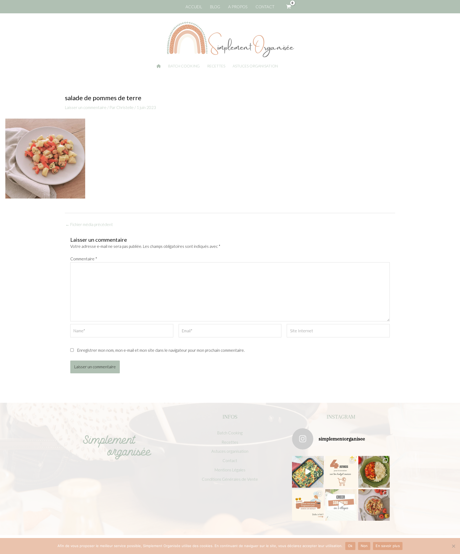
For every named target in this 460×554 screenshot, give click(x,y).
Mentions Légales (230, 469)
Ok (350, 546)
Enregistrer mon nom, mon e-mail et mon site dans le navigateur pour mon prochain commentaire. (161, 350)
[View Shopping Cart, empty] (288, 6)
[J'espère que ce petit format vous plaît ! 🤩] (307, 505)
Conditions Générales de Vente (230, 479)
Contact (230, 460)
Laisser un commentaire (85, 107)
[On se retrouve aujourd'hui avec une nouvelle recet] (374, 471)
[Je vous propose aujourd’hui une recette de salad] (374, 505)
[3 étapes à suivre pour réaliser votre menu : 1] (341, 505)
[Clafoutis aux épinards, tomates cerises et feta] (307, 471)
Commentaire (83, 258)
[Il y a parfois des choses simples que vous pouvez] (341, 471)
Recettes (229, 442)
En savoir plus (388, 546)
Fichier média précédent (89, 225)
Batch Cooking (230, 432)
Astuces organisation (229, 451)
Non (364, 546)
